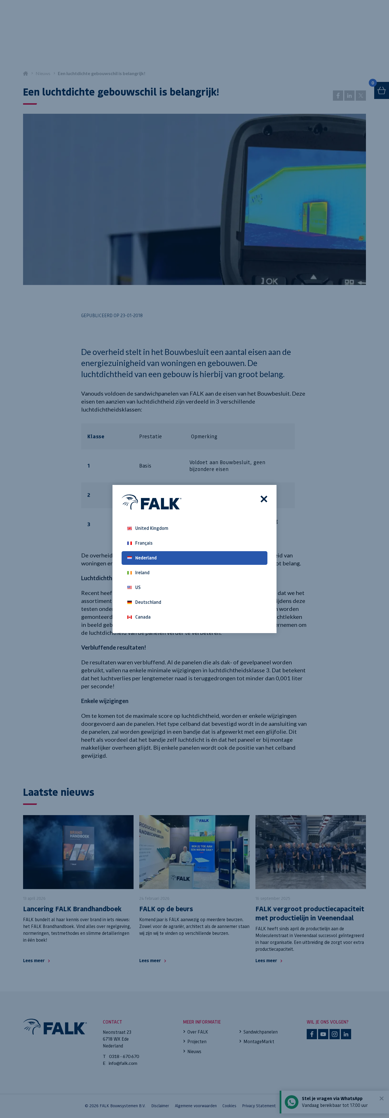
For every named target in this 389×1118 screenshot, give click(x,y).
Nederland (146, 558)
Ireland (142, 572)
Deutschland (148, 602)
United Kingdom (151, 528)
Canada (143, 617)
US (138, 587)
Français (144, 543)
